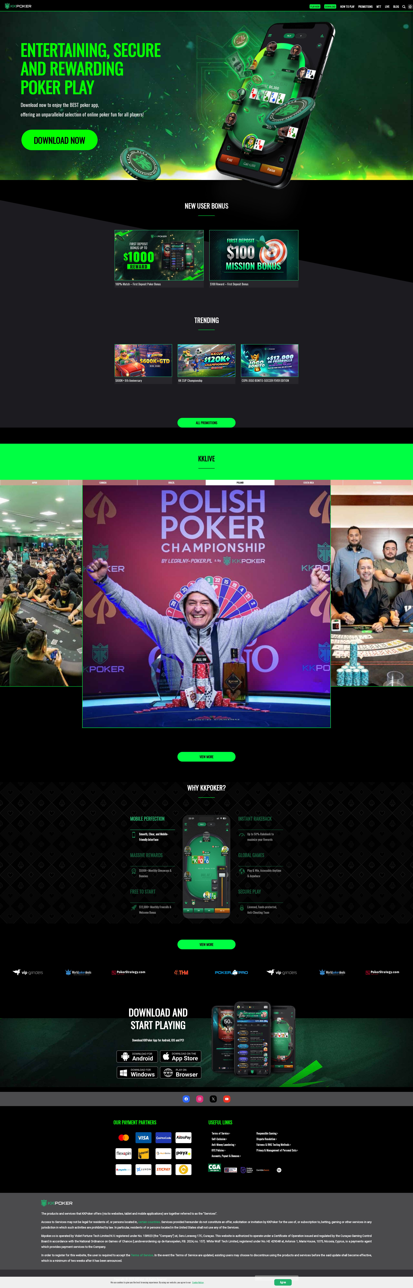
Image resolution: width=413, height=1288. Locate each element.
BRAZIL (171, 482)
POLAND (240, 482)
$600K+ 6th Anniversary (128, 380)
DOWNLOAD (330, 6)
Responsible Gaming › (267, 1133)
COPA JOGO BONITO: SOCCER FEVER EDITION (265, 380)
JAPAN (34, 482)
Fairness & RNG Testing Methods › (274, 1145)
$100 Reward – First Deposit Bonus (229, 284)
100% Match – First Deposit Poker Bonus (138, 284)
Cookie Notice (198, 1282)
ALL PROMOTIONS (206, 422)
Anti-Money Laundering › (224, 1145)
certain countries (149, 1222)
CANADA (102, 482)
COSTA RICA (308, 482)
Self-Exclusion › (219, 1139)
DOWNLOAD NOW (59, 140)
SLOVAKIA (377, 482)
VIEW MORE (206, 756)
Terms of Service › (221, 1133)
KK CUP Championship (190, 380)
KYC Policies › (218, 1150)
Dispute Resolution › (267, 1139)
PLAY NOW (315, 6)
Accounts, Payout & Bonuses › (226, 1156)
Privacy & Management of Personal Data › (277, 1150)
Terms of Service (142, 1255)
